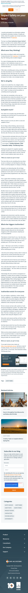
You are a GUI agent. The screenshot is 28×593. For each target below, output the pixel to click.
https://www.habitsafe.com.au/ (8, 346)
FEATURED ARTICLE (9, 516)
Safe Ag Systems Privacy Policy (13, 475)
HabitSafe (14, 37)
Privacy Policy (14, 568)
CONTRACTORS (8, 513)
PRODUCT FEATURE (9, 510)
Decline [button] (17, 9)
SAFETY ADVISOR (9, 505)
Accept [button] (11, 9)
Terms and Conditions (14, 570)
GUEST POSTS (8, 507)
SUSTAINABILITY (8, 518)
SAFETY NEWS (9, 380)
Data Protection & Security (14, 573)
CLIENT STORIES (18, 507)
